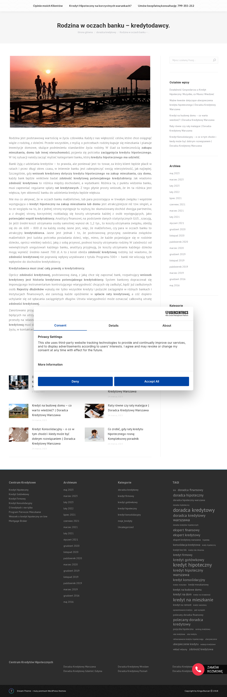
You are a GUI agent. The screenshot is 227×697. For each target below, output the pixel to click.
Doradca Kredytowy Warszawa (79, 666)
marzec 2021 (177, 210)
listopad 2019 (177, 260)
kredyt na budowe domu (187, 589)
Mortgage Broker (18, 520)
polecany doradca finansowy (188, 614)
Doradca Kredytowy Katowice (188, 671)
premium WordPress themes (52, 691)
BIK (174, 490)
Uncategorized (126, 527)
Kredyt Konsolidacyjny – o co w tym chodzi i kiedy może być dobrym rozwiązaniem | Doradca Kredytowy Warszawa (53, 436)
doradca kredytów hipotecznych (185, 525)
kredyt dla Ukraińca (196, 550)
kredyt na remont (182, 604)
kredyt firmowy (126, 496)
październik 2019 (179, 266)
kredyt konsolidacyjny (129, 514)
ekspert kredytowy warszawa (187, 539)
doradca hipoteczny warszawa (189, 500)
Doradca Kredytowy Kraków (187, 666)
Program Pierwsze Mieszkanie (25, 512)
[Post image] (18, 382)
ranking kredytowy (202, 629)
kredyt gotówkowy (128, 502)
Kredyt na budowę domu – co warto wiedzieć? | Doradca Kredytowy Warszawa (52, 410)
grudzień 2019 (178, 254)
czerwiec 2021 (177, 204)
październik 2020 (179, 241)
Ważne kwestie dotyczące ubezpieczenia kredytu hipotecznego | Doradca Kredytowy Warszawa (193, 105)
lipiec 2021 (176, 198)
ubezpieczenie (211, 639)
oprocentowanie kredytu (182, 610)
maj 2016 (175, 285)
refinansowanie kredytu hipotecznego (188, 639)
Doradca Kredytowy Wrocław (133, 666)
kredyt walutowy (200, 605)
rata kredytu (192, 634)
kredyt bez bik (180, 549)
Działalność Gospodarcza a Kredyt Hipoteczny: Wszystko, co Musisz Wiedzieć (192, 92)
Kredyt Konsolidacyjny (20, 503)
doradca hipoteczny (188, 495)
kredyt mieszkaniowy (198, 584)
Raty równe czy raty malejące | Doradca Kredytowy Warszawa (128, 407)
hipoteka (206, 540)
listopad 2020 (177, 235)
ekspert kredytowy (186, 535)
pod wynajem (199, 610)
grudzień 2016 (178, 279)
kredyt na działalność (202, 594)
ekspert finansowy (186, 530)
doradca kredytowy (128, 489)
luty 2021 (175, 216)
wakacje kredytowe (207, 644)
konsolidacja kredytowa (186, 544)
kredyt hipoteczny (127, 508)
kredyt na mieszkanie (193, 599)
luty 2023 (175, 185)
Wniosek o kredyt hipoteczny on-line (28, 516)
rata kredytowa (179, 634)
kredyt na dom (182, 594)
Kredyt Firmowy (17, 498)
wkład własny (180, 649)
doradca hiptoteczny (181, 505)
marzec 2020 (177, 248)
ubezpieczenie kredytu (186, 644)
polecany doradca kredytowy (188, 621)
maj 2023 (175, 173)
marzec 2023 (177, 179)
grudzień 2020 (178, 229)
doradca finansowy (190, 490)
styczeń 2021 (177, 223)
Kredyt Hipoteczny (19, 489)
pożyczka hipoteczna (183, 629)
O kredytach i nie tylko (21, 507)
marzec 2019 (177, 272)
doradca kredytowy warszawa (189, 517)
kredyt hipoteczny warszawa (188, 572)
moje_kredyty (125, 520)
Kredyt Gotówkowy (19, 494)
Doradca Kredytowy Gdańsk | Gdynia (82, 671)
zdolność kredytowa (201, 649)
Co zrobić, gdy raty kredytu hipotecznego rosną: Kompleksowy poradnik (125, 434)
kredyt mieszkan (180, 585)
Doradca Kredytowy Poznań (132, 671)
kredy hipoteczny (209, 545)
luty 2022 (175, 192)
